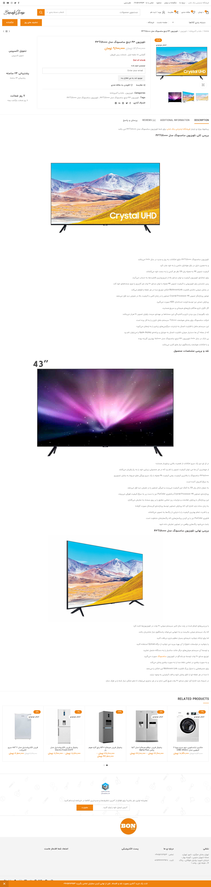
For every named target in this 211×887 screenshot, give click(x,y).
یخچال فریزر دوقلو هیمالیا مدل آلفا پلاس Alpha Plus (146, 748)
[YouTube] (8, 3)
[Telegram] (116, 103)
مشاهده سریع (171, 725)
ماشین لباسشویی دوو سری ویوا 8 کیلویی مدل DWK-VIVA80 (188, 748)
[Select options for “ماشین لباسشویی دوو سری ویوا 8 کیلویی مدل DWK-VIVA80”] (171, 719)
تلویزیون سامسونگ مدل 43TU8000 (82, 98)
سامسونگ (161, 656)
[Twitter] (15, 3)
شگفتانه (9, 22)
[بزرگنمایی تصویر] (203, 84)
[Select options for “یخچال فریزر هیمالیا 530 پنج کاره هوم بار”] (89, 719)
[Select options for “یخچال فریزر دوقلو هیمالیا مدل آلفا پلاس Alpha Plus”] (130, 719)
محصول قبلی (9, 31)
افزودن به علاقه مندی (120, 85)
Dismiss (4, 883)
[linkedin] (119, 103)
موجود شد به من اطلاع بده (131, 78)
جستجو (41, 12)
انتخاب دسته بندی (56, 12)
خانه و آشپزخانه (195, 31)
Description (201, 120)
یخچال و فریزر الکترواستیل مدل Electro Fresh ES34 (64, 748)
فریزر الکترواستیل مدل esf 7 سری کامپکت (23, 748)
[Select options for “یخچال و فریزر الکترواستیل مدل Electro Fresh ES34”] (48, 719)
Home (206, 31)
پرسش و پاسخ (130, 120)
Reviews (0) (148, 120)
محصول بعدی (3, 31)
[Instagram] (11, 3)
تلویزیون (183, 31)
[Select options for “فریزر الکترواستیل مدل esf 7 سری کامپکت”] (6, 719)
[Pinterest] (4, 3)
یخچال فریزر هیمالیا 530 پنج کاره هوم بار (105, 748)
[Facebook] (18, 3)
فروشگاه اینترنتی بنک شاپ (178, 129)
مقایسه (139, 85)
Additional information (174, 120)
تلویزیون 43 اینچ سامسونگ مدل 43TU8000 (119, 98)
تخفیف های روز (31, 22)
